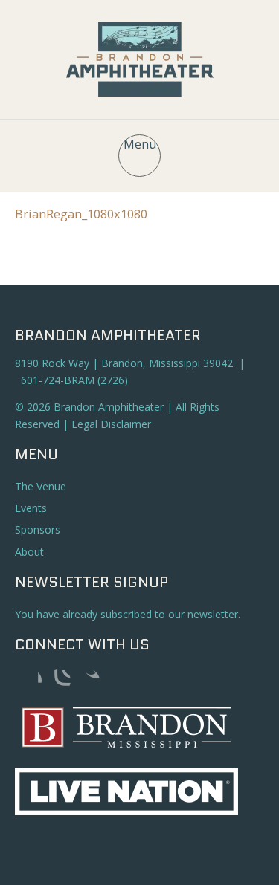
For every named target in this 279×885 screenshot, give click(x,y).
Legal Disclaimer (111, 424)
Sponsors (37, 529)
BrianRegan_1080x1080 (81, 214)
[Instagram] (59, 681)
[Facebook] (30, 681)
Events (31, 508)
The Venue (40, 486)
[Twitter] (88, 681)
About (29, 552)
